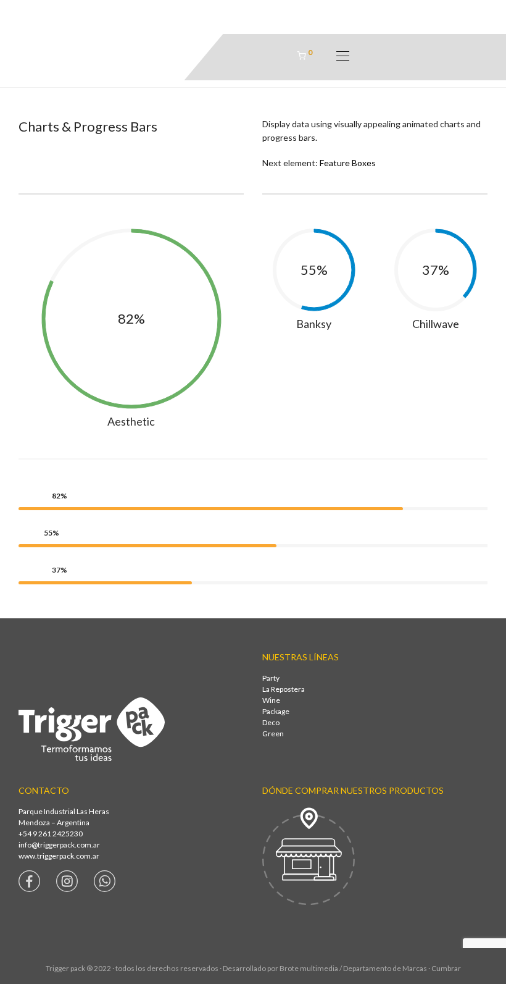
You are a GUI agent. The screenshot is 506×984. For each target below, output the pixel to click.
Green (273, 733)
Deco (271, 722)
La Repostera (283, 689)
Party (271, 678)
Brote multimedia (309, 968)
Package (275, 711)
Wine (271, 700)
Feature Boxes (348, 163)
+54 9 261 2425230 (51, 833)
